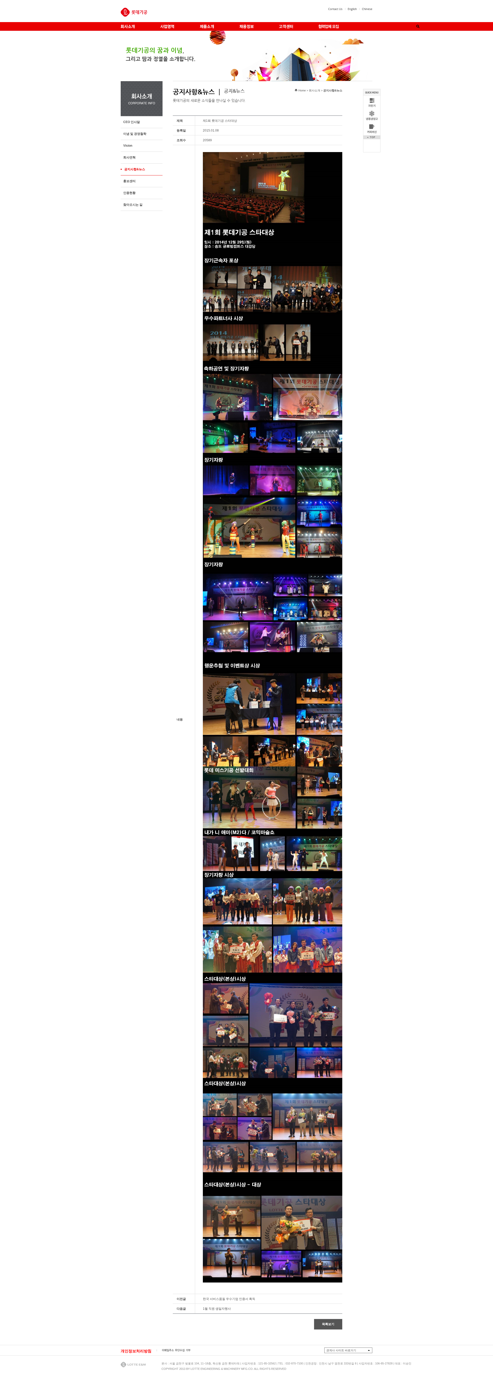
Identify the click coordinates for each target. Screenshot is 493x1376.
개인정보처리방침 (136, 1351)
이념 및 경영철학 (134, 134)
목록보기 (328, 1324)
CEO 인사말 (131, 122)
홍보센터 (129, 181)
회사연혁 (129, 157)
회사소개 (314, 90)
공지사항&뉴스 (134, 169)
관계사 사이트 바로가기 (341, 1350)
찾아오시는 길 (133, 205)
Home (302, 90)
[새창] (352, 9)
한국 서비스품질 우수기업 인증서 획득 (229, 1299)
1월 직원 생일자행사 (217, 1309)
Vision (127, 145)
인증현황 (129, 193)
